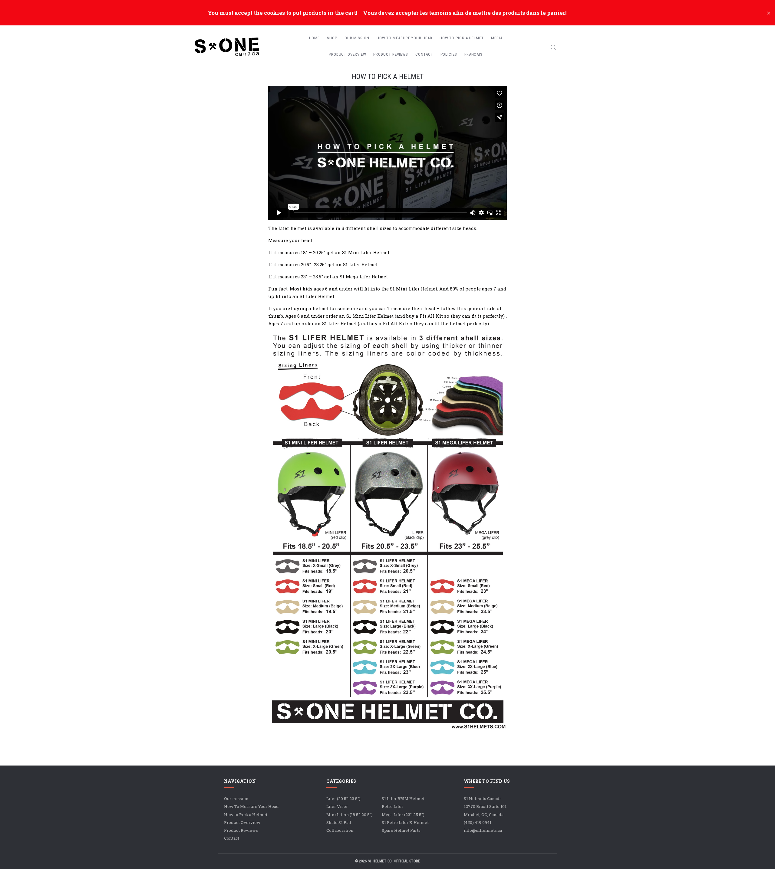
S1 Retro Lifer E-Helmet (405, 822)
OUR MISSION (357, 38)
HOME (314, 38)
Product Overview (242, 822)
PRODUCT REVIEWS (390, 54)
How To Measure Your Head (251, 806)
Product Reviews (241, 830)
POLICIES (448, 54)
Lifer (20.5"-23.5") (343, 798)
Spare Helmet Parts (401, 830)
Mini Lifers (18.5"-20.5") (349, 814)
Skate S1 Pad (338, 822)
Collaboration (340, 830)
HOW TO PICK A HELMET (462, 38)
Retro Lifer (392, 806)
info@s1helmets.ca (483, 830)
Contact (231, 838)
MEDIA (497, 38)
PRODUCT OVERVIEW (347, 54)
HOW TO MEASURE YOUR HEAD (404, 38)
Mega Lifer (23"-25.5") (403, 814)
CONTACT (424, 54)
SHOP (332, 38)
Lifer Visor (337, 806)
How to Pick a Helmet (245, 814)
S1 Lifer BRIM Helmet (403, 798)
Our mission (236, 798)
